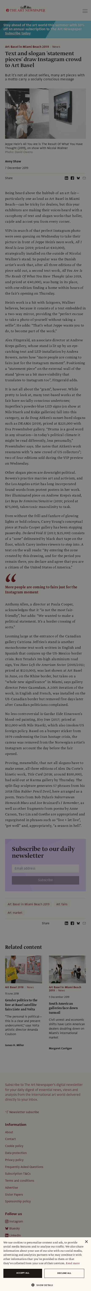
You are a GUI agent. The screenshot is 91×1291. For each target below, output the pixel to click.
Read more (73, 1263)
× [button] (86, 1241)
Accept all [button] (22, 1273)
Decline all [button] (64, 1273)
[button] (43, 1285)
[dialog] (45, 1264)
